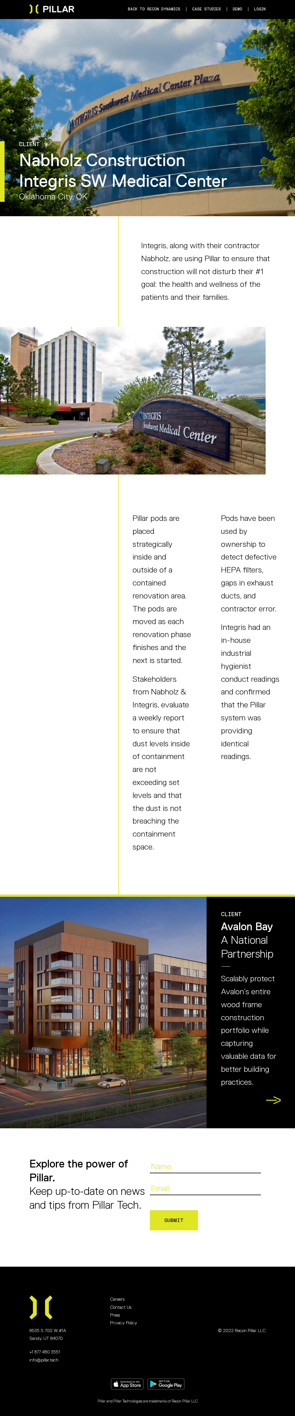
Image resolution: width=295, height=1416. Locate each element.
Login (260, 9)
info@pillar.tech (43, 1360)
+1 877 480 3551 (44, 1352)
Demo (237, 9)
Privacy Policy (123, 1322)
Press (115, 1315)
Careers (117, 1299)
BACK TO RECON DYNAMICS (154, 9)
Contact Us (120, 1307)
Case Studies (206, 9)
